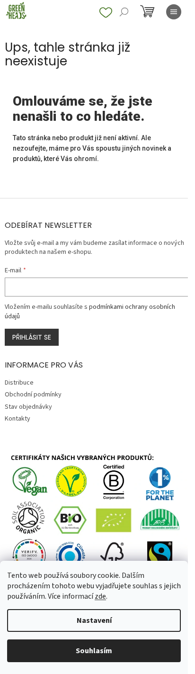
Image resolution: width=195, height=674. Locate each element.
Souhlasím (94, 651)
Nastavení (94, 620)
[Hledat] (124, 11)
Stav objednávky (28, 407)
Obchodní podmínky (33, 394)
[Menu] (173, 11)
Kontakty (17, 418)
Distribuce (19, 382)
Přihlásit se (31, 337)
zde (100, 596)
